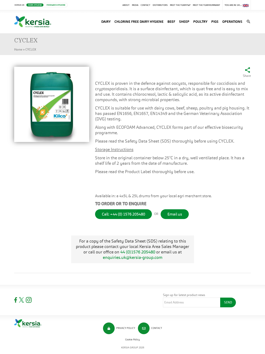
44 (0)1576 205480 (137, 252)
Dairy (106, 21)
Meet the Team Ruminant (206, 5)
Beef (171, 21)
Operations (232, 21)
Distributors (160, 5)
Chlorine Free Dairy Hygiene (139, 21)
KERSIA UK (19, 5)
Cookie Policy (132, 339)
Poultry (200, 21)
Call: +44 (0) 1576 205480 (123, 214)
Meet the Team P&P (180, 5)
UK (232, 5)
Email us (174, 214)
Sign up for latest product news (184, 295)
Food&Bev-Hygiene (56, 5)
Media (135, 5)
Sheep (184, 21)
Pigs (214, 21)
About (126, 5)
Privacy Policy (125, 328)
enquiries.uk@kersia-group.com (132, 257)
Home (18, 49)
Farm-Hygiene (35, 5)
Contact (145, 5)
